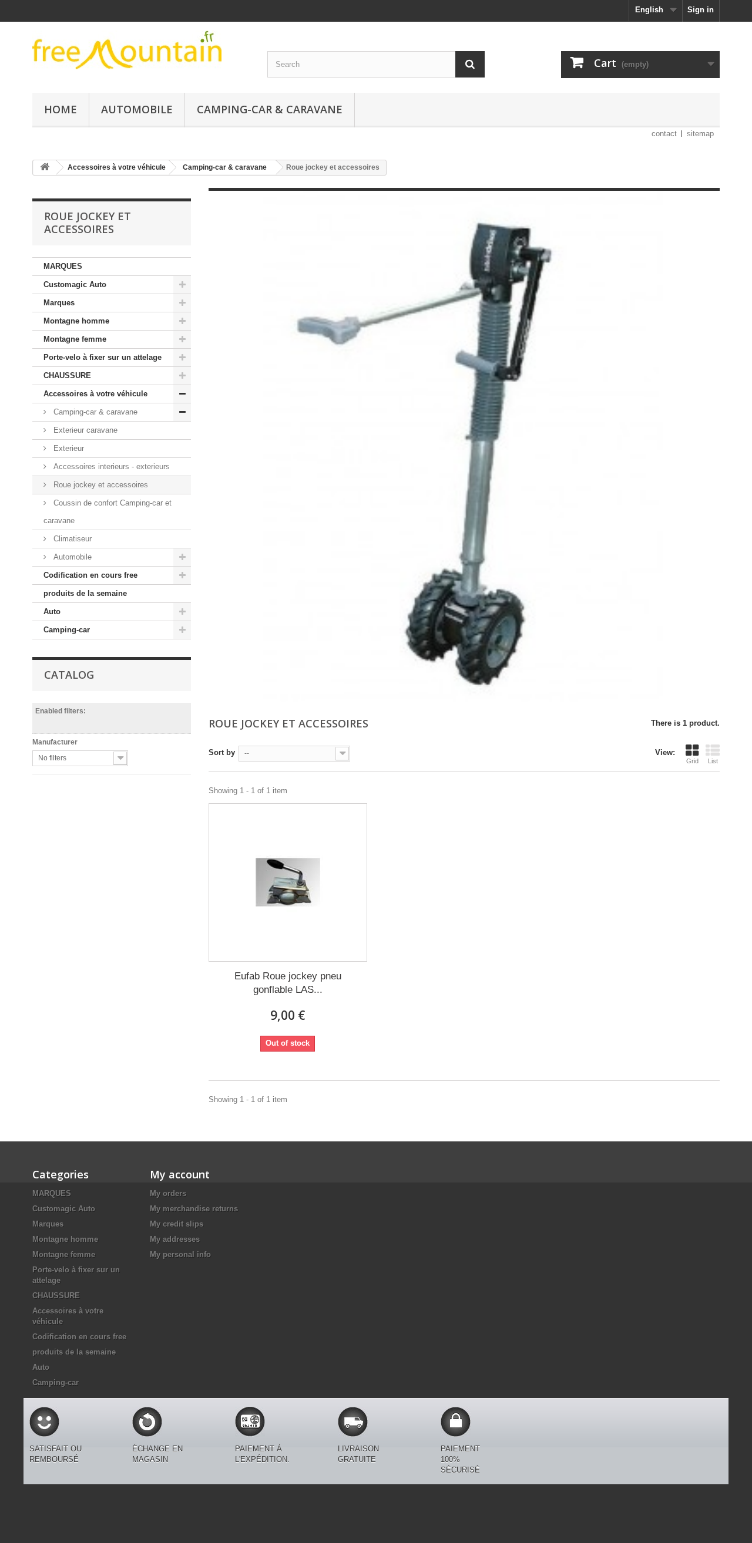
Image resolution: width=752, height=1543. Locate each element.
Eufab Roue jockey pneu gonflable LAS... (287, 983)
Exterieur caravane (84, 430)
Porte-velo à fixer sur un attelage (102, 357)
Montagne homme (76, 320)
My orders (168, 1193)
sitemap (700, 133)
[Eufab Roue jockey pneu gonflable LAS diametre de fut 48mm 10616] (287, 882)
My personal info (180, 1254)
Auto (52, 611)
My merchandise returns (194, 1208)
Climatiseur (71, 538)
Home (60, 109)
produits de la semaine (85, 593)
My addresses (175, 1239)
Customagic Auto (74, 284)
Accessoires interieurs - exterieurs (110, 466)
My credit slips (176, 1223)
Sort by (222, 752)
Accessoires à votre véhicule (95, 393)
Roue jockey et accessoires (99, 484)
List (713, 760)
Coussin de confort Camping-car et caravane (107, 511)
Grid (692, 760)
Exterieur (67, 448)
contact (664, 133)
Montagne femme (74, 339)
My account (180, 1174)
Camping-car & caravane (270, 109)
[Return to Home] (44, 167)
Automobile (137, 109)
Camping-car (66, 629)
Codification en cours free (90, 575)
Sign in (700, 9)
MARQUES (62, 266)
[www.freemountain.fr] (141, 50)
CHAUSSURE (67, 375)
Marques (59, 302)
